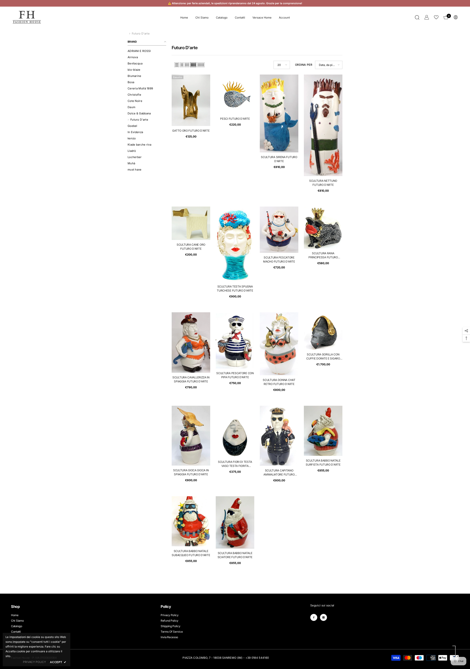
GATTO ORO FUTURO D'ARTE (190, 130)
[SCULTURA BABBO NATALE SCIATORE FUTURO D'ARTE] (235, 522)
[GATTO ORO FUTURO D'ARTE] (191, 100)
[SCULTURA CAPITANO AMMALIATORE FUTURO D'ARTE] (279, 436)
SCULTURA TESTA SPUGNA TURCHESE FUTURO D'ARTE (235, 288)
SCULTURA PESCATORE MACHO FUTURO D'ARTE (279, 259)
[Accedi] (426, 17)
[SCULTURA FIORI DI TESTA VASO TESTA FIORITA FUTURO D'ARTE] (235, 431)
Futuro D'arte (141, 33)
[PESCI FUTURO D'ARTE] (235, 94)
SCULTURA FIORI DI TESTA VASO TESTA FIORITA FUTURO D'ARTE (235, 464)
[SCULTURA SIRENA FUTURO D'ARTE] (279, 113)
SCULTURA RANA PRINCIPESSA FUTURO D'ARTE (323, 255)
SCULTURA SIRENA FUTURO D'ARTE (279, 159)
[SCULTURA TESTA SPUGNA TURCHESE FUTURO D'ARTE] (235, 244)
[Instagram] (323, 617)
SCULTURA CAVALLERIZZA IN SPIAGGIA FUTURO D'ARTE (190, 379)
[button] (176, 64)
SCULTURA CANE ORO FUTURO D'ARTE (191, 246)
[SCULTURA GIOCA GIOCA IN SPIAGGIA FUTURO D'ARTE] (191, 436)
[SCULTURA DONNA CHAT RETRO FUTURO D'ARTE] (279, 343)
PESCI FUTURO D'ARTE (235, 118)
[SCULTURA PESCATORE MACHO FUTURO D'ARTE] (279, 230)
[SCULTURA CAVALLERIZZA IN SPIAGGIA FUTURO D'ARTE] (191, 342)
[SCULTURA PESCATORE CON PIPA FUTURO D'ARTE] (235, 340)
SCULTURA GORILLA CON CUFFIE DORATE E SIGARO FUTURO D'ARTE (323, 357)
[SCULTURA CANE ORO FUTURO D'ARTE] (191, 223)
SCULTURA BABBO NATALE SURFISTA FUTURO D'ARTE (323, 462)
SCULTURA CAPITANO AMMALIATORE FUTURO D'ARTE (279, 473)
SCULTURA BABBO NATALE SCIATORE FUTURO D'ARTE (235, 555)
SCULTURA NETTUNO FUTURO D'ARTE (323, 183)
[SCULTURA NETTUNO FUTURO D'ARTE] (323, 125)
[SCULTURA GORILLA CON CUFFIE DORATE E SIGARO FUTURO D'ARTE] (323, 331)
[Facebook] (313, 617)
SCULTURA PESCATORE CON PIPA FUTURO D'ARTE (235, 375)
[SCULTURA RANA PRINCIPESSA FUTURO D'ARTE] (323, 228)
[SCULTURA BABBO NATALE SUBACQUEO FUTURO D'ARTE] (191, 521)
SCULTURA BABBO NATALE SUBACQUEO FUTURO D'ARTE (191, 553)
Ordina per (303, 64)
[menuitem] (147, 51)
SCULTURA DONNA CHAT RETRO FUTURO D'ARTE (279, 382)
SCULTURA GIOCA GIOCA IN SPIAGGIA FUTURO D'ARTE (191, 472)
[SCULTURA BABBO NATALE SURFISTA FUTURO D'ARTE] (323, 431)
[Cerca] (417, 17)
